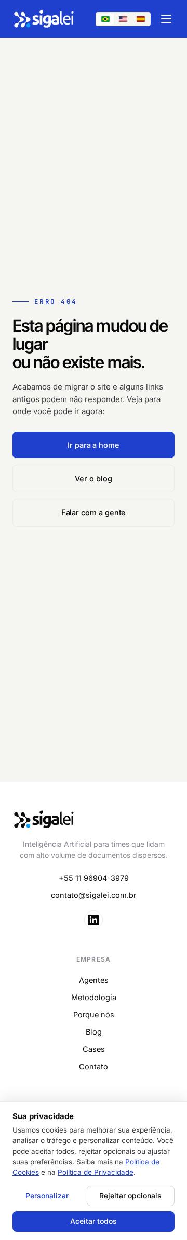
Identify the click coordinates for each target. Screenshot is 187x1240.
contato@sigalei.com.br (93, 895)
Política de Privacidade (95, 1172)
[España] (140, 19)
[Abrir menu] (166, 18)
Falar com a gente (93, 512)
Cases (94, 1048)
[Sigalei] (44, 18)
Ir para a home (93, 445)
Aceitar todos (93, 1221)
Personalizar (47, 1195)
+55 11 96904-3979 (94, 877)
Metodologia (93, 997)
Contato (93, 1066)
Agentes (94, 980)
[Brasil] (105, 19)
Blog (94, 1031)
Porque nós (93, 1014)
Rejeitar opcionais (130, 1195)
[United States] (123, 19)
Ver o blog (93, 478)
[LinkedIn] (93, 919)
